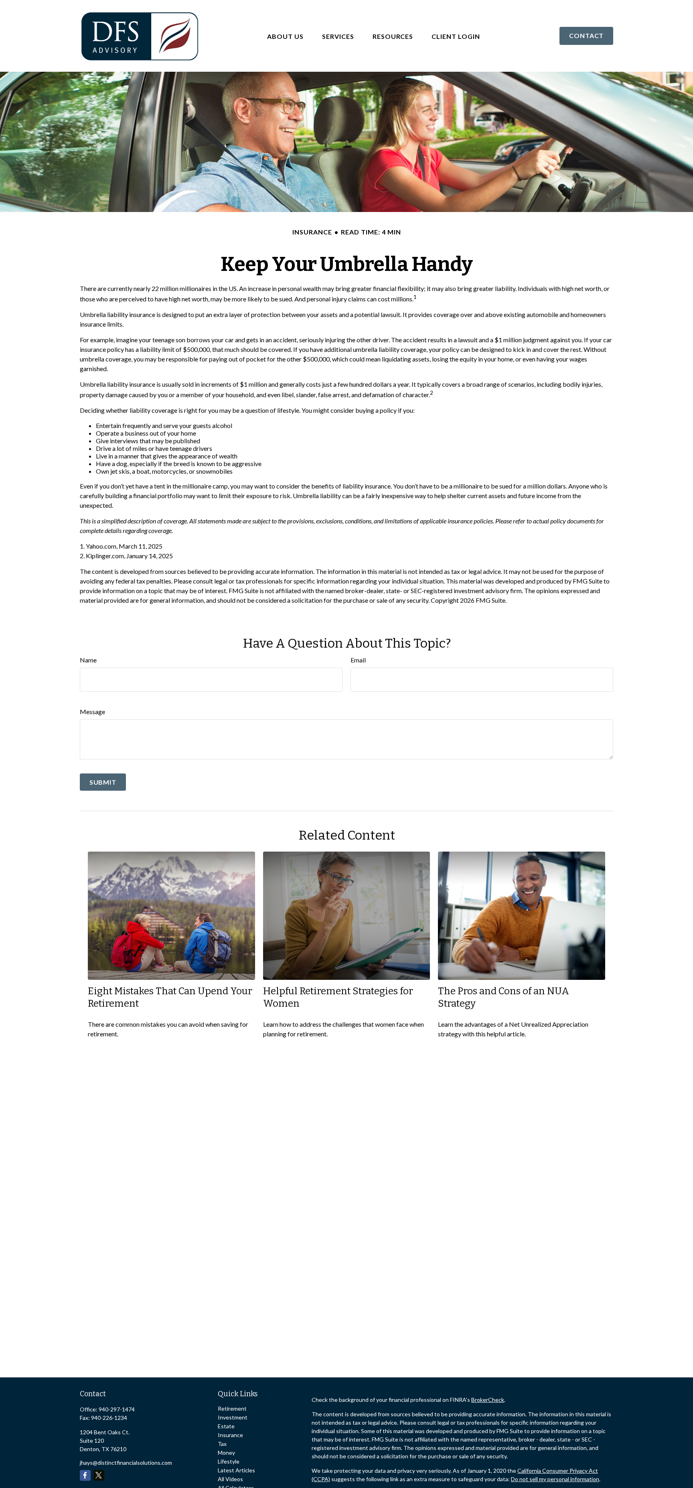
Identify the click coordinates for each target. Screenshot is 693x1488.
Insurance (230, 1434)
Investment (232, 1417)
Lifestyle (228, 1461)
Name (88, 660)
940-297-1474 (117, 1409)
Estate (226, 1426)
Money (226, 1452)
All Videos (230, 1479)
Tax (222, 1443)
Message (92, 711)
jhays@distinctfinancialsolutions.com (126, 1462)
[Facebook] (85, 1475)
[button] (285, 35)
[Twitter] (98, 1475)
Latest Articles (236, 1470)
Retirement (232, 1408)
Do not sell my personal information (555, 1479)
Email (358, 660)
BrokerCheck (487, 1399)
